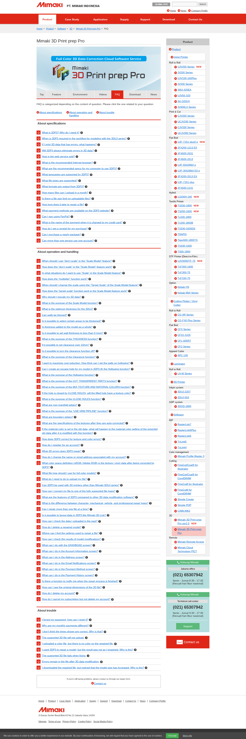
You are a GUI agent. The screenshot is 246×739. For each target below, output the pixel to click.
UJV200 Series (189, 66)
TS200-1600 (188, 211)
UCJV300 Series (187, 133)
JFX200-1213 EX (187, 147)
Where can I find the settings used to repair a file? (70, 533)
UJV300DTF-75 (190, 260)
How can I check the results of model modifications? (71, 539)
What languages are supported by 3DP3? (65, 174)
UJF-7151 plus (186, 182)
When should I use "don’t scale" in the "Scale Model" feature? (77, 260)
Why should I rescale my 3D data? (61, 296)
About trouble (106, 112)
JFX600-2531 (185, 153)
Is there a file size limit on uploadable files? (66, 198)
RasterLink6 (184, 435)
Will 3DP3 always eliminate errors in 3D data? (68, 150)
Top (42, 94)
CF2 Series (184, 346)
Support (145, 19)
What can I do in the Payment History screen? (68, 575)
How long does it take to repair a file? (63, 204)
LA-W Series (185, 373)
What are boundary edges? (57, 417)
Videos (103, 94)
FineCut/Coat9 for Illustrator (188, 467)
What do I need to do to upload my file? (64, 479)
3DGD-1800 (184, 406)
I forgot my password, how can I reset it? (65, 619)
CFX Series (184, 329)
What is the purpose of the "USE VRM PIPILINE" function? (75, 411)
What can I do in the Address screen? (63, 557)
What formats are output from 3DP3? (63, 186)
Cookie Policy (84, 721)
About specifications (50, 112)
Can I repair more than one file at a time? (65, 509)
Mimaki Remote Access (191, 541)
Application (100, 19)
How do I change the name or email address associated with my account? (84, 457)
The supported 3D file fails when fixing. (64, 655)
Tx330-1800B (185, 222)
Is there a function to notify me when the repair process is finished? (80, 581)
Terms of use (54, 721)
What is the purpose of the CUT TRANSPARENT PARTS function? (79, 381)
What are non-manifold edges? (59, 404)
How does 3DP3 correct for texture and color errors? (72, 439)
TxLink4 (182, 447)
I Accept (172, 736)
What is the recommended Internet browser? (67, 162)
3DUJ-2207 (184, 391)
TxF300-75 (184, 272)
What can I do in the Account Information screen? (70, 551)
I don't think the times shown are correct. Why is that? (72, 631)
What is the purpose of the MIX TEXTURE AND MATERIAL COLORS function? (86, 387)
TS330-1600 (185, 245)
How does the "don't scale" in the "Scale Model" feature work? (77, 266)
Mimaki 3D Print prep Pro (88, 29)
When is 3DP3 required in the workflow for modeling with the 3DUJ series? (84, 138)
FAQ (117, 94)
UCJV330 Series (187, 121)
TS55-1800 (184, 251)
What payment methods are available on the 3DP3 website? (76, 210)
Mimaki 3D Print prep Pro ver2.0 (190, 521)
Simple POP (184, 505)
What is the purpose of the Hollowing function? (68, 374)
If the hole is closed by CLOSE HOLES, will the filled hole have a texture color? (86, 393)
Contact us (100, 683)
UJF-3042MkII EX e (189, 170)
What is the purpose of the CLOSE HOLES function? (72, 399)
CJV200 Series (186, 115)
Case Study (72, 19)
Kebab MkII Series (188, 292)
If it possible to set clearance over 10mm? (66, 344)
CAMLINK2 (184, 510)
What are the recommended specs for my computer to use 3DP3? (79, 168)
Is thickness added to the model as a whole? (67, 326)
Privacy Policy (69, 721)
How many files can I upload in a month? (65, 192)
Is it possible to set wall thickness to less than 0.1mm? (72, 333)
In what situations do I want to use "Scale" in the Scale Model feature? (82, 273)
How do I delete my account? (58, 593)
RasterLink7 (184, 424)
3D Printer (179, 381)
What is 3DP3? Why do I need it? (61, 132)
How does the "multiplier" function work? (65, 278)
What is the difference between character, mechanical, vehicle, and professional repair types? (95, 503)
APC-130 (183, 355)
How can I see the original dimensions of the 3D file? (72, 587)
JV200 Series (185, 72)
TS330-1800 (188, 205)
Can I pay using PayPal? (56, 216)
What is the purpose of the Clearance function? (69, 356)
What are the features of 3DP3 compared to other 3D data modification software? (88, 497)
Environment (80, 94)
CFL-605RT (184, 340)
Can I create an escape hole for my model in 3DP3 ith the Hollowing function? (86, 369)
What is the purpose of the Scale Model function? (70, 303)
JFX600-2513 (185, 159)
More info (187, 736)
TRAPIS (182, 234)
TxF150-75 (184, 278)
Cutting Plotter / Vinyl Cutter (185, 303)
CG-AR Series (186, 314)
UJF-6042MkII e (187, 164)
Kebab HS (183, 287)
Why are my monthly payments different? (65, 625)
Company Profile (199, 11)
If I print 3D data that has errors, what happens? (69, 144)
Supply (124, 19)
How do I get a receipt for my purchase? (65, 228)
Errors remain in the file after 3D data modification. (70, 661)
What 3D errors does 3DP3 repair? (62, 451)
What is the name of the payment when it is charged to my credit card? (82, 222)
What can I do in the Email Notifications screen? (69, 563)
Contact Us (195, 19)
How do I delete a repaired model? (61, 527)
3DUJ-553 (183, 397)
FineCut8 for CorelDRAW (185, 491)
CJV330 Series (186, 127)
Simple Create (186, 499)
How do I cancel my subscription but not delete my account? (76, 599)
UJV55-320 (184, 95)
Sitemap (42, 721)
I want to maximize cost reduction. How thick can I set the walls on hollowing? (86, 363)
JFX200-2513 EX (187, 176)
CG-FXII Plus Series (189, 320)
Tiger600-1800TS (188, 240)
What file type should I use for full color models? (69, 473)
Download (169, 19)
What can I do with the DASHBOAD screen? (67, 545)
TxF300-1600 (185, 266)
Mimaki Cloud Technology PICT (187, 549)
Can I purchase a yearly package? (61, 234)
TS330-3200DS (186, 228)
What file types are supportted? (60, 180)
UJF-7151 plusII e (191, 141)
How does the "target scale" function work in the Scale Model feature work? (85, 290)
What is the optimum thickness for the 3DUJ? (67, 308)
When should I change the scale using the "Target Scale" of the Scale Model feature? (90, 285)
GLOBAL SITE (161, 4)
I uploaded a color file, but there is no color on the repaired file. (77, 643)
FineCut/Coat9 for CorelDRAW (188, 476)
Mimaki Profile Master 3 (191, 456)
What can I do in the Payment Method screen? (68, 569)
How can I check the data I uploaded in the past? (70, 521)
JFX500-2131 (185, 187)
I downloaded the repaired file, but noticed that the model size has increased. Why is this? (93, 667)
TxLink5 (182, 441)
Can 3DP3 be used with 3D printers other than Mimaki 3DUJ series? (80, 485)
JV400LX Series (187, 107)
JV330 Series (185, 84)
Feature (56, 94)
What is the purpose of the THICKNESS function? (70, 338)
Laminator (179, 363)
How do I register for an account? (61, 445)
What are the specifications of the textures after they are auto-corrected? (83, 423)
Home (173, 11)
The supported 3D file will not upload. (63, 637)
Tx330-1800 (184, 217)
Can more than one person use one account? (68, 240)
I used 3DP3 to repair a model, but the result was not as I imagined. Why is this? (87, 649)
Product (47, 19)
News (183, 11)
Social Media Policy (103, 721)
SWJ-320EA (184, 89)
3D (71, 29)
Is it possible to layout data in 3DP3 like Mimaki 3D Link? (74, 515)
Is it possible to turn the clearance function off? (68, 351)
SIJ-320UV (184, 101)
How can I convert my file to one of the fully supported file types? (78, 491)
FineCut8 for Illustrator (190, 484)
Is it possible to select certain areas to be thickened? (72, 321)
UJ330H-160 (188, 196)
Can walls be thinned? (54, 315)
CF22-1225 (184, 335)
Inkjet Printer (181, 57)
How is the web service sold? (58, 156)
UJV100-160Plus (187, 78)
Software (61, 29)
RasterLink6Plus (187, 430)
